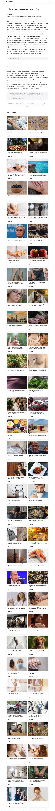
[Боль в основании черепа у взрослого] (17, 516)
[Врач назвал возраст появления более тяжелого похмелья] (38, 451)
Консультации (11, 5)
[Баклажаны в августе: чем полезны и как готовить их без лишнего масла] (38, 472)
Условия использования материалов (35, 810)
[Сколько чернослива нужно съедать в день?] (17, 191)
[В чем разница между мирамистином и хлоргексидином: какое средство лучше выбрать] (17, 667)
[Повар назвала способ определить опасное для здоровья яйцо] (17, 256)
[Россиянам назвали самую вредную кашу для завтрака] (38, 407)
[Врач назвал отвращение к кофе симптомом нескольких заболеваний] (38, 494)
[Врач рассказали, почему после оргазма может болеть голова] (38, 343)
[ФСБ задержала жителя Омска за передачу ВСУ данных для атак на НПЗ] (17, 624)
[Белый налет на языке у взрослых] (38, 797)
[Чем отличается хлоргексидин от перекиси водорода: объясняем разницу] (17, 602)
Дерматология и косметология (22, 5)
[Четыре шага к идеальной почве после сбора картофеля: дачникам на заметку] (38, 234)
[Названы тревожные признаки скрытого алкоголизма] (17, 732)
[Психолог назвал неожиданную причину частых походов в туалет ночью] (38, 689)
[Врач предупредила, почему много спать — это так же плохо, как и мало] (17, 451)
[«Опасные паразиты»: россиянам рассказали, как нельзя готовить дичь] (38, 321)
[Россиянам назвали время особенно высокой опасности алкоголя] (38, 429)
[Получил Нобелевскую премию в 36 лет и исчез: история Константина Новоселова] (17, 472)
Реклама (11, 810)
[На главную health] (9, 1)
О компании (6, 810)
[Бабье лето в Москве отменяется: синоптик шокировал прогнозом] (38, 213)
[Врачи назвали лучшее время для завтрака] (17, 429)
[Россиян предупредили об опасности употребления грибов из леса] (38, 516)
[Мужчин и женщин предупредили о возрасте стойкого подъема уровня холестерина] (17, 797)
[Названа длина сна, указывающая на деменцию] (38, 148)
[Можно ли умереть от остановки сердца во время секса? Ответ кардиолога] (17, 169)
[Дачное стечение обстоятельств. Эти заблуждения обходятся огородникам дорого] (38, 732)
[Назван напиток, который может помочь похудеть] (17, 407)
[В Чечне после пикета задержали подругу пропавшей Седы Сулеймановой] (17, 299)
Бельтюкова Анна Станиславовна (23, 67)
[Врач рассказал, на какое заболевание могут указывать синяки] (17, 278)
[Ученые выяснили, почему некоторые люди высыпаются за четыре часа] (17, 646)
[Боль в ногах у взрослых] (17, 689)
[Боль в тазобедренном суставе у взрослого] (38, 278)
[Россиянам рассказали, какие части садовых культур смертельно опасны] (38, 776)
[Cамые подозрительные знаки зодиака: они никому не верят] (17, 776)
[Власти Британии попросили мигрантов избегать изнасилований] (17, 321)
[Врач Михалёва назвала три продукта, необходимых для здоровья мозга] (38, 559)
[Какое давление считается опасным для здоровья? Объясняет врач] (38, 711)
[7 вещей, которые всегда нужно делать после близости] (38, 299)
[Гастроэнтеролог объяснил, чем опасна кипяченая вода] (17, 494)
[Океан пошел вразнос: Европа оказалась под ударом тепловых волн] (38, 169)
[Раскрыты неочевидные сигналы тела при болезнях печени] (17, 213)
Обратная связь (47, 810)
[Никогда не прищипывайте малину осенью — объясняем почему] (17, 364)
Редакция (25, 810)
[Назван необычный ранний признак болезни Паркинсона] (17, 343)
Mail (2, 810)
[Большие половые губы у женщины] (17, 126)
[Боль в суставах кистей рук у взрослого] (38, 667)
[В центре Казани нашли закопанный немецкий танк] (17, 537)
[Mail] (4, 1)
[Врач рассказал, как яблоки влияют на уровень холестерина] (17, 148)
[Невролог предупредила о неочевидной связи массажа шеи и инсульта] (38, 602)
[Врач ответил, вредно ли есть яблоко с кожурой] (38, 256)
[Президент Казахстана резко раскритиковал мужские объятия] (17, 234)
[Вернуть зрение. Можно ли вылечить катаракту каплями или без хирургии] (38, 754)
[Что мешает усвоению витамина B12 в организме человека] (38, 581)
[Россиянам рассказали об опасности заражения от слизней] (38, 537)
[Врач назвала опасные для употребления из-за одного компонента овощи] (38, 386)
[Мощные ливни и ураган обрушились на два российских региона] (17, 711)
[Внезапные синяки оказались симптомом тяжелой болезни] (38, 191)
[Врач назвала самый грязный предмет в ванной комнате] (17, 559)
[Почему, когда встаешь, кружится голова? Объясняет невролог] (17, 386)
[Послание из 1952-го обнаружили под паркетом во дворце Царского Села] (38, 126)
